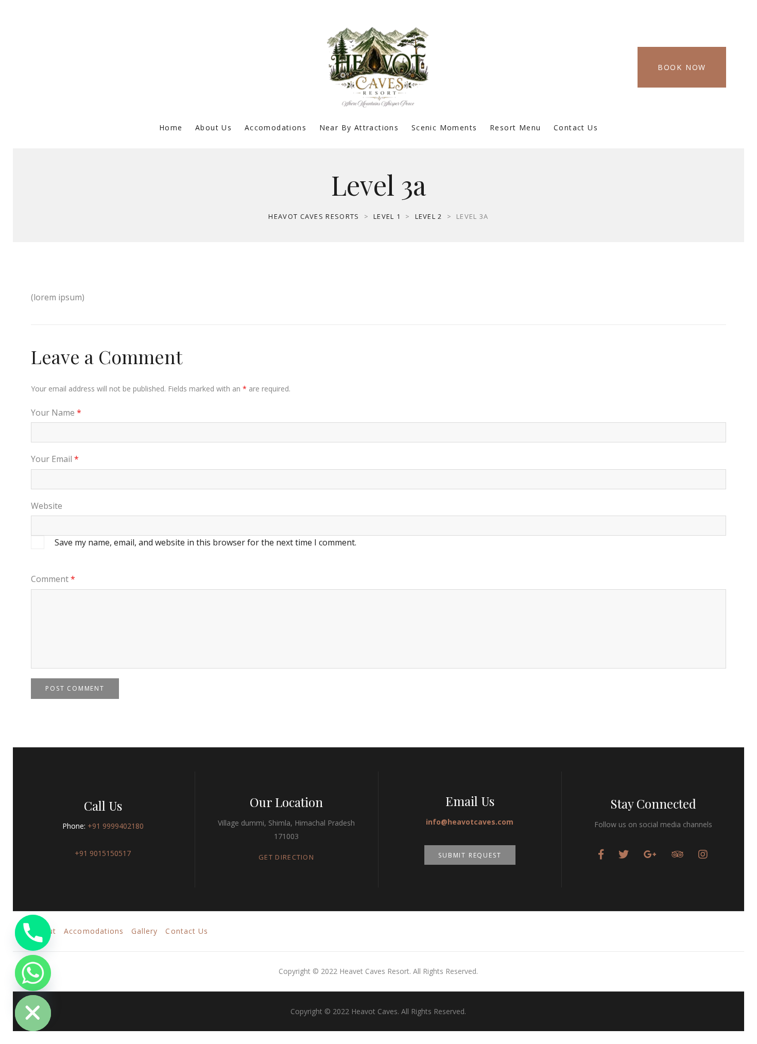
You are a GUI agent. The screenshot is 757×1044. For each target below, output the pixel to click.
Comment (53, 579)
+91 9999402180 (116, 826)
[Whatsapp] (33, 973)
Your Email (55, 459)
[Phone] (33, 933)
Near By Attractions (359, 127)
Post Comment (75, 688)
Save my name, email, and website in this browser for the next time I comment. (205, 542)
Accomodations (275, 127)
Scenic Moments (444, 127)
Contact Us (576, 127)
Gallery (144, 931)
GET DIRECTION (286, 857)
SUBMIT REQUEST (469, 855)
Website (46, 505)
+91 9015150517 (103, 853)
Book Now (682, 67)
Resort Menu (515, 127)
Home (171, 127)
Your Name (56, 412)
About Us (213, 127)
